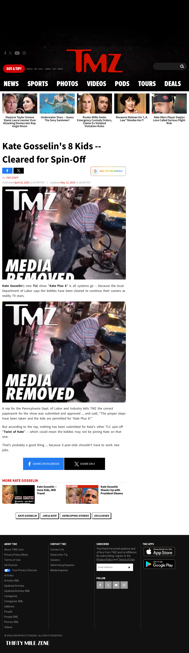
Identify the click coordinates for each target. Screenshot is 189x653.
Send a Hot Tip (59, 554)
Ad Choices (11, 565)
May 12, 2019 (67, 182)
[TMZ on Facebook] (5, 53)
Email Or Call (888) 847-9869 (45, 69)
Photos (67, 84)
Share (45, 464)
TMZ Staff (12, 177)
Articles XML (11, 580)
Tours (147, 84)
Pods (122, 84)
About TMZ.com (14, 549)
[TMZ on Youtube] (17, 53)
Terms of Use (12, 559)
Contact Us (57, 549)
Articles (8, 575)
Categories (10, 596)
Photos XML (11, 621)
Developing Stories (75, 515)
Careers (55, 559)
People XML (11, 616)
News (11, 84)
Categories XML (13, 601)
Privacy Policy (105, 559)
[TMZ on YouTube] (116, 585)
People (8, 611)
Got (13, 69)
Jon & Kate (49, 515)
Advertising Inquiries (62, 565)
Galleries (9, 606)
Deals (172, 84)
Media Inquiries (59, 570)
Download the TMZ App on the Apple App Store (159, 551)
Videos (96, 84)
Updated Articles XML (17, 590)
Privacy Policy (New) (16, 554)
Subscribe (129, 567)
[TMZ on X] (10, 53)
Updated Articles (14, 585)
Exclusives (101, 515)
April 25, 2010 (22, 182)
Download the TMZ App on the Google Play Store (159, 564)
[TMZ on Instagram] (24, 53)
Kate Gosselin (27, 515)
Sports (38, 84)
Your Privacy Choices (24, 570)
